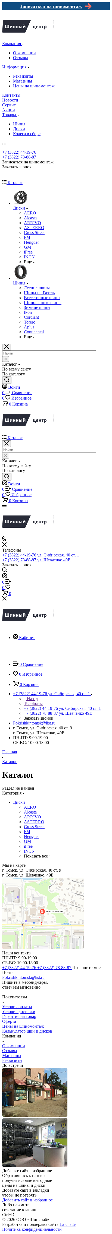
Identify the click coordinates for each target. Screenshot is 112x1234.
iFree (28, 846)
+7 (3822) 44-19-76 (19, 152)
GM (27, 841)
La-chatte (68, 1224)
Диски (19, 128)
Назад (32, 698)
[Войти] (4, 576)
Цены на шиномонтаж (34, 86)
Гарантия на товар (19, 1016)
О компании (24, 52)
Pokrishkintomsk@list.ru (34, 723)
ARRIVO (32, 817)
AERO (30, 807)
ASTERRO (34, 821)
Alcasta (30, 812)
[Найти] (6, 380)
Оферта (9, 1021)
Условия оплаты (17, 1006)
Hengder (31, 836)
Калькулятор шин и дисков (27, 1031)
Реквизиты (23, 76)
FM (27, 831)
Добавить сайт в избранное (27, 1200)
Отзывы (20, 57)
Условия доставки (18, 1011)
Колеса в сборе (27, 133)
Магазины (22, 81)
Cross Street (34, 826)
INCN (29, 851)
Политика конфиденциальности (32, 1229)
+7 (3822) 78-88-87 (19, 157)
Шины (19, 124)
